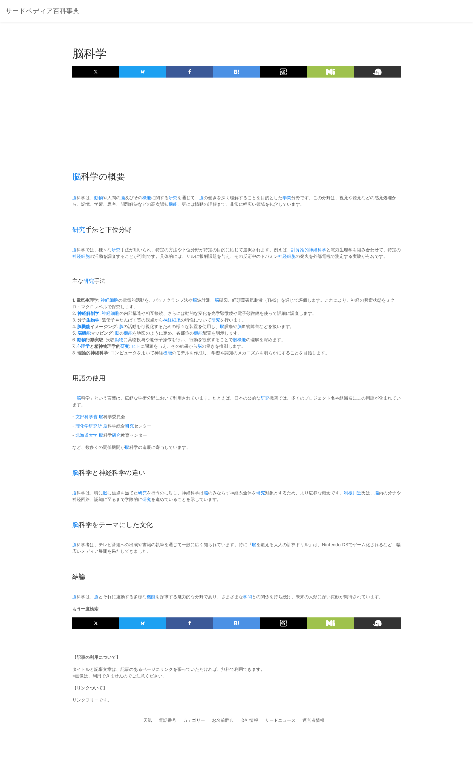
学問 (286, 197)
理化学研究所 (89, 426)
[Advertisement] (236, 121)
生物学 (92, 320)
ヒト (136, 346)
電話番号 (167, 720)
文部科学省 (86, 416)
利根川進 (352, 492)
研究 (173, 197)
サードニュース (280, 720)
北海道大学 (86, 435)
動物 (98, 197)
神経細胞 (81, 256)
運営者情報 (313, 720)
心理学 (83, 346)
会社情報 (249, 720)
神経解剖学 (88, 313)
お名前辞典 (223, 720)
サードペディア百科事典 (42, 11)
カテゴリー (194, 720)
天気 (147, 720)
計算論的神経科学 (308, 249)
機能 (146, 197)
